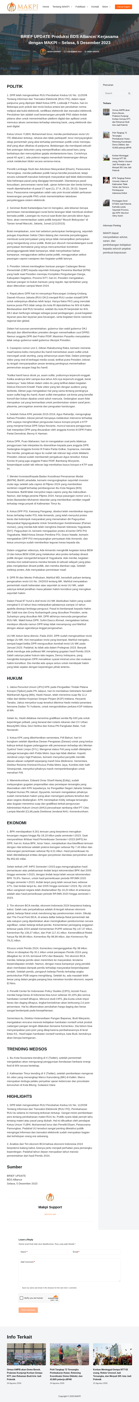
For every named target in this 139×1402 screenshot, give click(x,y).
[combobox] (115, 93)
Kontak (95, 6)
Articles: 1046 (50, 1214)
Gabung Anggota (123, 7)
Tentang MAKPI (61, 6)
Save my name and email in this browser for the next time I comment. (49, 1288)
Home (46, 6)
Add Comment (28, 1262)
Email (76, 1252)
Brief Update (93, 52)
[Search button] (129, 93)
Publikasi (80, 6)
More (105, 6)
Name (24, 1252)
